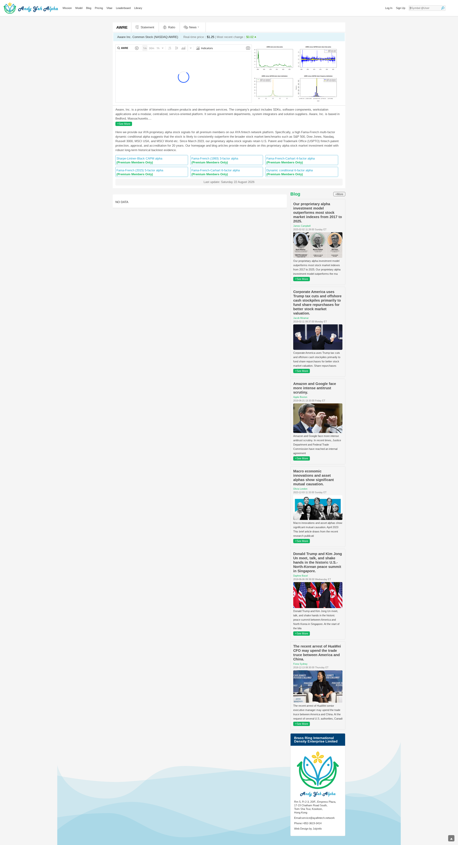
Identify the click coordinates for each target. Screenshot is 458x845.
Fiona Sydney (300, 664)
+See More (123, 123)
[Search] (442, 8)
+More (339, 194)
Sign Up (400, 7)
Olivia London (300, 488)
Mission (67, 7)
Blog (88, 7)
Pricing (99, 7)
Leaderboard (123, 7)
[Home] (31, 8)
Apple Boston (300, 397)
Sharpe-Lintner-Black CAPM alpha (139, 160)
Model (78, 7)
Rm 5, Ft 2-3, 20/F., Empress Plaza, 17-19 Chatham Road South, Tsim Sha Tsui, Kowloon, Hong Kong (315, 807)
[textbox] (427, 8)
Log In (388, 7)
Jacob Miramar (301, 318)
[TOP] (451, 838)
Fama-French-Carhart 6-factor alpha (215, 172)
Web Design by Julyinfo (308, 828)
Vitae (109, 7)
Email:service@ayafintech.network (314, 817)
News (193, 27)
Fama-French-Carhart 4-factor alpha (290, 160)
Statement (147, 27)
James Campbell (302, 226)
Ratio (171, 27)
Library (138, 7)
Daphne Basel (300, 575)
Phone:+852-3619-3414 (307, 823)
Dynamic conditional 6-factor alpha (289, 172)
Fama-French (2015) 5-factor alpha (139, 172)
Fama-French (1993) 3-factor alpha (214, 160)
